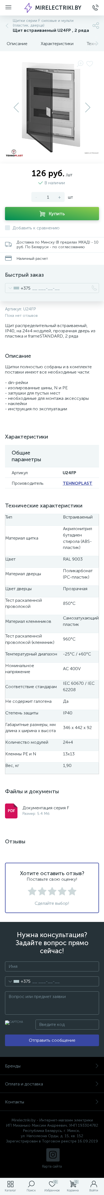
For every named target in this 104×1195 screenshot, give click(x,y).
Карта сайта (52, 1166)
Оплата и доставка (24, 1084)
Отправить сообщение (52, 1040)
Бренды (13, 1066)
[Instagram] (53, 1155)
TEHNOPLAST (77, 483)
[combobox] (18, 288)
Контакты (14, 1102)
